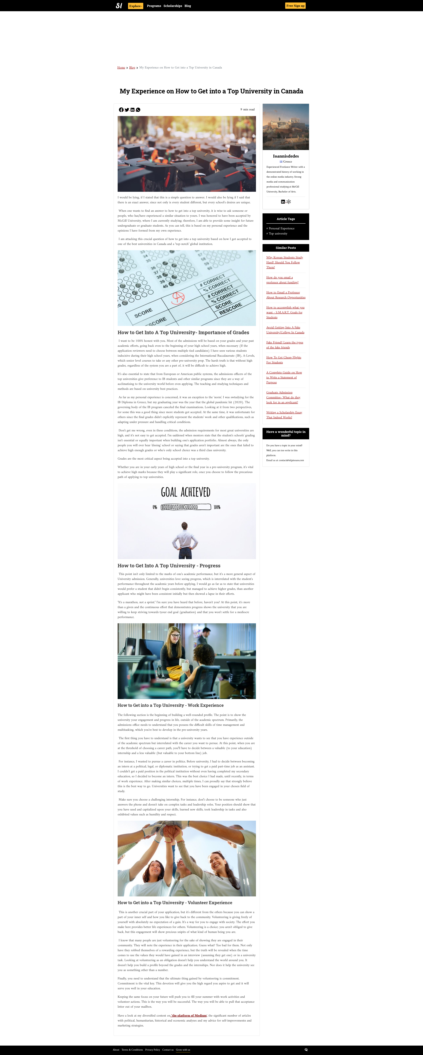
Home (121, 68)
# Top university (276, 234)
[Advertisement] (211, 38)
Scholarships (173, 6)
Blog (188, 6)
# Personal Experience (280, 229)
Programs (154, 6)
